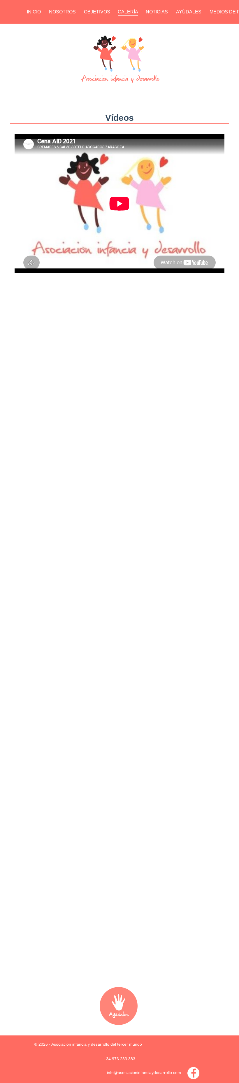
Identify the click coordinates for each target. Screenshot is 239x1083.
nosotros (62, 11)
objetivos (97, 11)
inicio (34, 11)
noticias (157, 11)
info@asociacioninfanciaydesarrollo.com (144, 1072)
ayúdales (188, 11)
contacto (40, 27)
